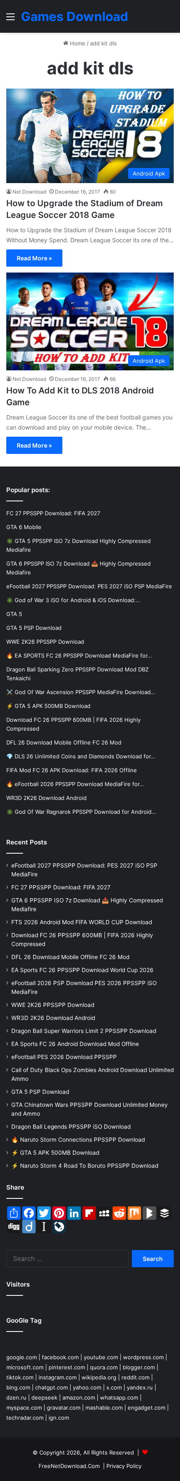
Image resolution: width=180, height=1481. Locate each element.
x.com (114, 1387)
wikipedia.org (99, 1377)
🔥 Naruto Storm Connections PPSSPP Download (78, 1139)
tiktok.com (19, 1377)
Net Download (29, 192)
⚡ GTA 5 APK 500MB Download (55, 1152)
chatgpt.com (51, 1387)
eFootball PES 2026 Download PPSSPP (64, 1057)
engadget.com (146, 1407)
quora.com (104, 1367)
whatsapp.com (119, 1397)
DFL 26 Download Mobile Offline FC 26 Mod (70, 957)
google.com (21, 1357)
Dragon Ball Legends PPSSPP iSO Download (71, 1126)
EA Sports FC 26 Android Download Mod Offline (75, 1044)
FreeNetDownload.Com (69, 1466)
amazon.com (78, 1397)
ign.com (59, 1417)
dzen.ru (16, 1397)
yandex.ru (140, 1387)
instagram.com (58, 1377)
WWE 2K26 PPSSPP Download (52, 1004)
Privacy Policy (123, 1466)
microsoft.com (25, 1367)
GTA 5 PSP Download (40, 1091)
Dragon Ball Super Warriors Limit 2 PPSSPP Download (83, 1031)
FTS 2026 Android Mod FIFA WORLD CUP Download (81, 922)
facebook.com (60, 1357)
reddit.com (135, 1377)
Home (76, 43)
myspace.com (24, 1407)
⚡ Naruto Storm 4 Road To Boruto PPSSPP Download (84, 1165)
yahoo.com (87, 1387)
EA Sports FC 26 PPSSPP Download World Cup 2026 (82, 970)
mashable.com (104, 1407)
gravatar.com (63, 1407)
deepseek (44, 1397)
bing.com (18, 1387)
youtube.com (101, 1357)
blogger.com (139, 1367)
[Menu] (10, 19)
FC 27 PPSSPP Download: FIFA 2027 (61, 887)
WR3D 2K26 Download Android (53, 1017)
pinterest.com (67, 1367)
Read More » (34, 258)
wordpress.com (143, 1357)
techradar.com (25, 1417)
